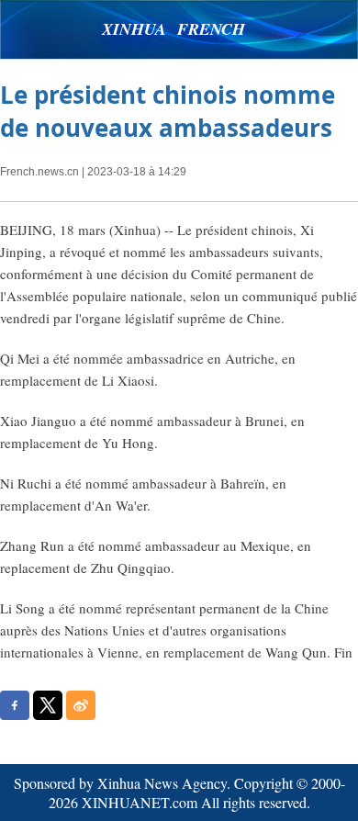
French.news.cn (39, 171)
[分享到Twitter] (47, 705)
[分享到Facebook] (14, 705)
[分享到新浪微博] (80, 705)
